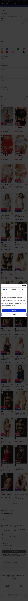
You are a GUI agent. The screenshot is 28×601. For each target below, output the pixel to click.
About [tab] (23, 289)
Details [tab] (14, 289)
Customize (13, 314)
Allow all (14, 310)
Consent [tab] (5, 289)
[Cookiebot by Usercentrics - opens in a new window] (21, 285)
